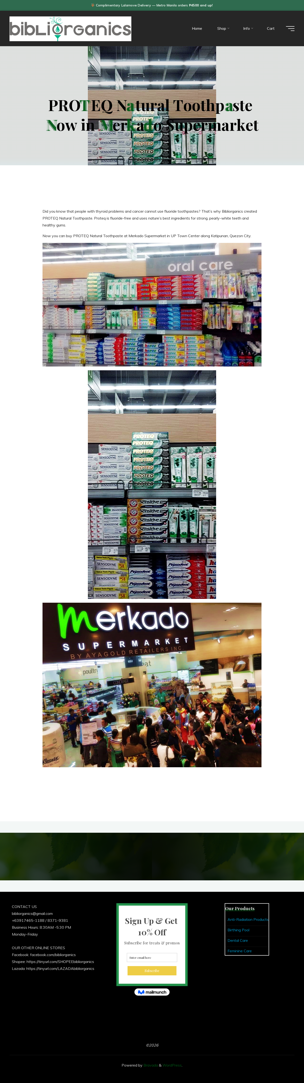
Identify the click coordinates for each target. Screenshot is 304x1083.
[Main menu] (290, 28)
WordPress (172, 1065)
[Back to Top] (285, 1064)
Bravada (150, 1065)
